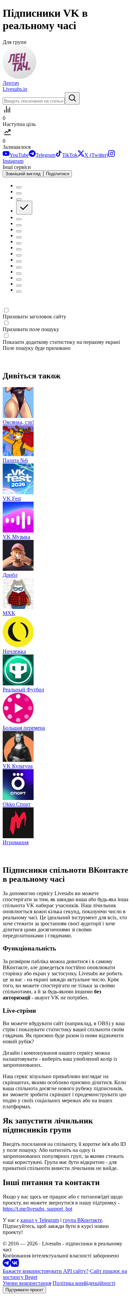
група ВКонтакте (82, 1220)
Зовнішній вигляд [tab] (23, 173)
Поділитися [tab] (57, 173)
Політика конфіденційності (84, 1283)
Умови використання (27, 1283)
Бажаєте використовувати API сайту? (45, 1271)
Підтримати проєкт (24, 1289)
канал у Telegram (39, 1220)
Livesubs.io (15, 89)
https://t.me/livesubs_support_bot (37, 1209)
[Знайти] (72, 98)
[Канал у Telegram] (7, 1265)
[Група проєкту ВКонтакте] (15, 1265)
